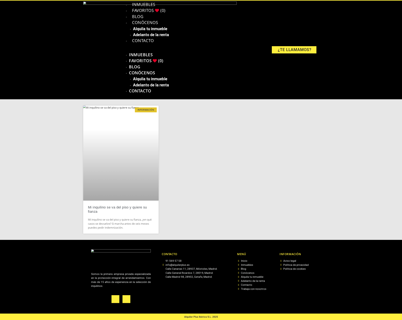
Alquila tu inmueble (150, 28)
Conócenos (145, 22)
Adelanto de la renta (151, 34)
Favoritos (149, 10)
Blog (137, 16)
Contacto (143, 40)
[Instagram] (126, 299)
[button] (194, 50)
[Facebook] (115, 299)
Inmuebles (143, 4)
